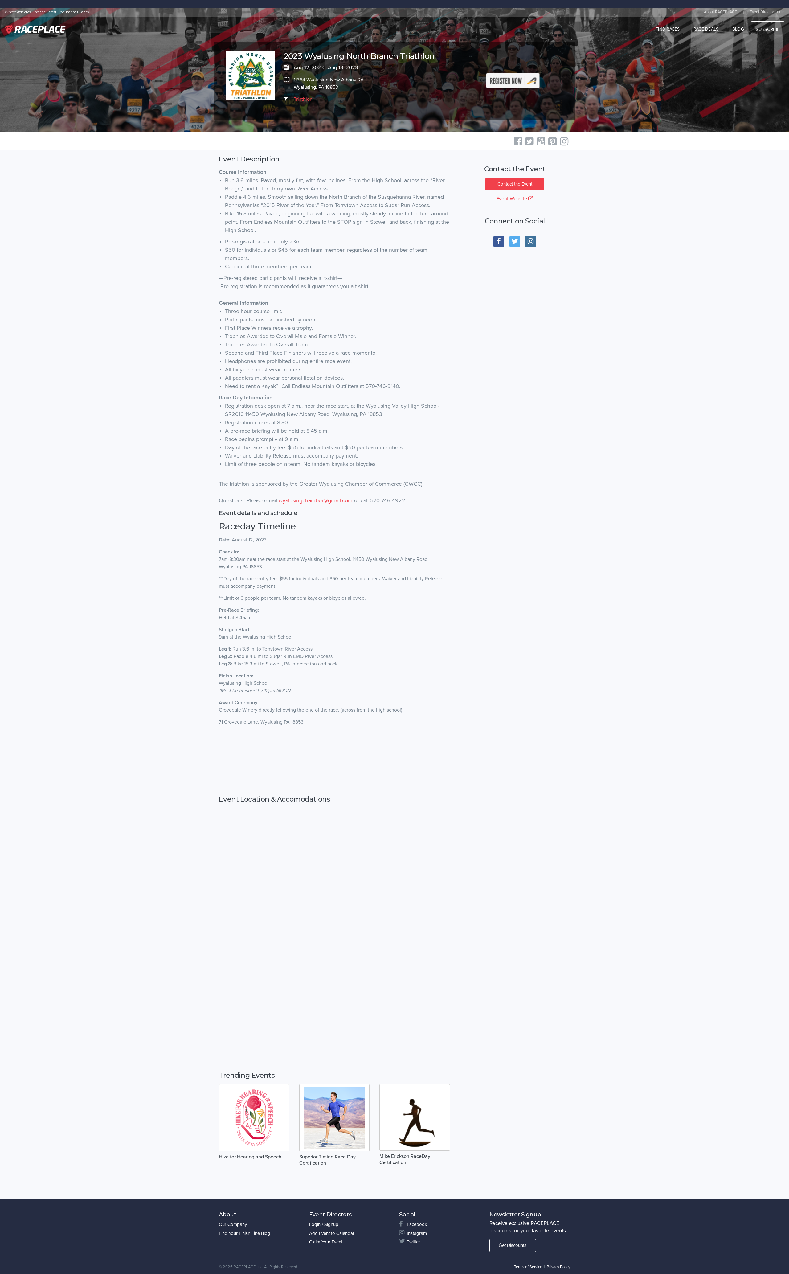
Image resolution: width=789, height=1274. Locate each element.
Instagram (417, 1233)
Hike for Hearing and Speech (250, 1157)
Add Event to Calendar (331, 1233)
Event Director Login (767, 12)
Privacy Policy (558, 1266)
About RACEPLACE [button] (720, 12)
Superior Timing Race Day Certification (327, 1160)
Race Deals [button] (706, 29)
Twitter (413, 1242)
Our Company (233, 1224)
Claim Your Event (325, 1242)
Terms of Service (528, 1266)
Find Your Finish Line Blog (244, 1233)
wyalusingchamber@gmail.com (315, 500)
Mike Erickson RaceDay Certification (404, 1159)
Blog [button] (738, 29)
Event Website (512, 199)
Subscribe (767, 29)
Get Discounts (512, 1245)
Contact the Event (514, 184)
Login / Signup (323, 1224)
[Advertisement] (334, 760)
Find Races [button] (668, 29)
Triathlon (303, 99)
